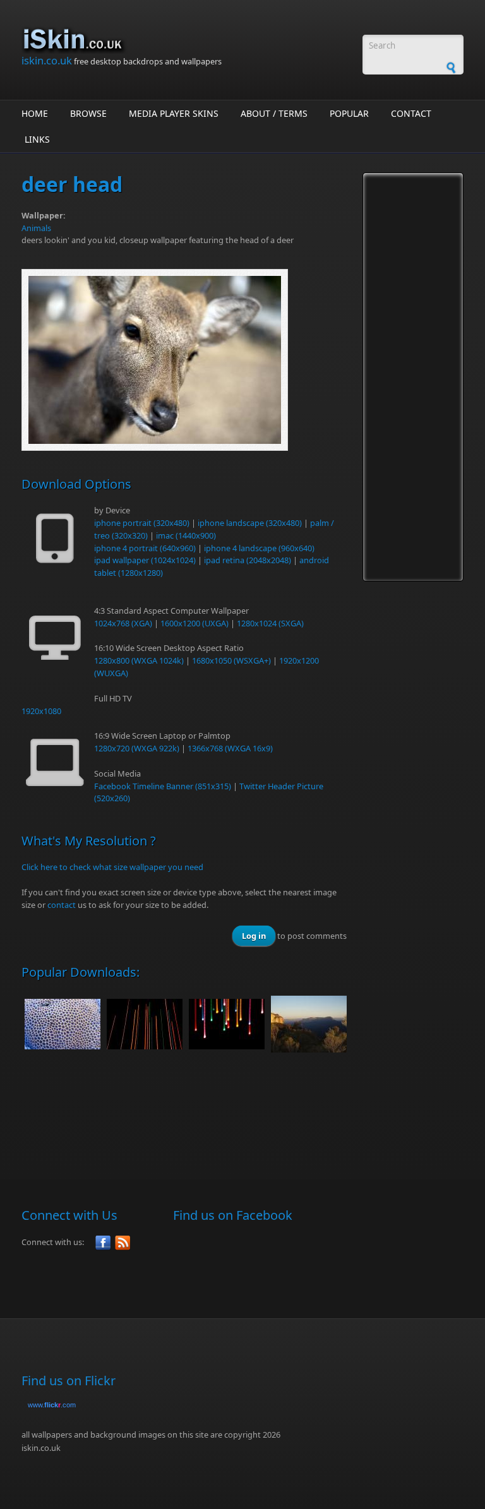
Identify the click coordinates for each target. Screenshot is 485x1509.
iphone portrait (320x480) (141, 522)
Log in (254, 935)
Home (34, 113)
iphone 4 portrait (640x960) (145, 548)
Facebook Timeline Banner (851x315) (162, 786)
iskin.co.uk (46, 60)
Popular (349, 113)
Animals (36, 228)
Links (37, 139)
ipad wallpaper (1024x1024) (145, 560)
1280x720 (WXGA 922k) (136, 748)
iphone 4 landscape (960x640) (259, 548)
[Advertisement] (251, 1109)
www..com (52, 1405)
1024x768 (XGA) (123, 623)
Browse (88, 113)
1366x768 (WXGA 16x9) (230, 748)
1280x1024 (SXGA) (270, 623)
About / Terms (274, 113)
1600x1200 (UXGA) (194, 623)
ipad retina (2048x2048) (247, 560)
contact (61, 904)
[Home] (185, 39)
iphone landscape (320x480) (250, 522)
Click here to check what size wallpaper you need (112, 867)
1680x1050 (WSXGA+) (231, 660)
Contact (411, 113)
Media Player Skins (174, 113)
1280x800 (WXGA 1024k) (139, 660)
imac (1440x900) (186, 535)
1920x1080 (41, 711)
